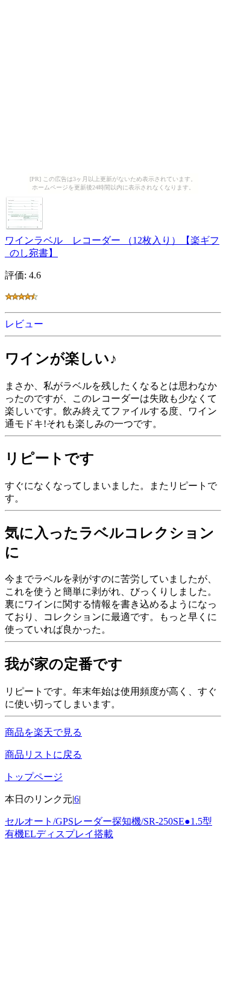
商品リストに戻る (43, 754)
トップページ (34, 777)
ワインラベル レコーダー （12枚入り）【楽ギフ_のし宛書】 (112, 246)
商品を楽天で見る (43, 732)
